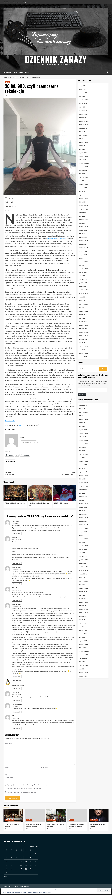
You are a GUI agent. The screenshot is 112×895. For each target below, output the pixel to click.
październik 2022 (84, 247)
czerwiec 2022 (83, 262)
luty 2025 (82, 149)
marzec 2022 (83, 272)
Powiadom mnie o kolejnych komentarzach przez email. (24, 788)
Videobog (29, 819)
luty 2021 (82, 318)
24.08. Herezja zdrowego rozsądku (12, 825)
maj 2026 (82, 96)
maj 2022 (82, 265)
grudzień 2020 (83, 325)
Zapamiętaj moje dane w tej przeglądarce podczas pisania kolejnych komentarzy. (31, 785)
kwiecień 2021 (83, 311)
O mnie (30, 2)
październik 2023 (84, 205)
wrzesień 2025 (83, 124)
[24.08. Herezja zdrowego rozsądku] (13, 815)
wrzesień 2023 (83, 209)
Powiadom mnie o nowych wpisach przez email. (21, 792)
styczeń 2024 (83, 195)
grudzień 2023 (83, 198)
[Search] (107, 72)
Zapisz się (81, 394)
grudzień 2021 (83, 283)
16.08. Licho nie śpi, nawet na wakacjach (55, 825)
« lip (5, 876)
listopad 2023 (83, 202)
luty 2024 (82, 191)
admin (22, 437)
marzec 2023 (83, 230)
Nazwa (7, 767)
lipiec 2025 (82, 131)
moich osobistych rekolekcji (56, 239)
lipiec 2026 (82, 89)
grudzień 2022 (83, 240)
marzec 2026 (83, 103)
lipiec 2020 (82, 342)
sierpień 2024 (83, 170)
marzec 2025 (83, 145)
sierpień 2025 (83, 128)
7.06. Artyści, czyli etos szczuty (15, 503)
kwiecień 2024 (83, 184)
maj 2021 (82, 307)
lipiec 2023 (82, 216)
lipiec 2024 (82, 174)
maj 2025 (82, 138)
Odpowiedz (16, 533)
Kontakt (36, 2)
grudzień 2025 (83, 114)
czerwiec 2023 (83, 219)
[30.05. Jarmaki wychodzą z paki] (40, 493)
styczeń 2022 (83, 279)
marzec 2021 (83, 314)
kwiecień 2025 (83, 142)
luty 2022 (82, 276)
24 (6, 869)
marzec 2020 (83, 357)
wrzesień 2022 (83, 251)
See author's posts (28, 442)
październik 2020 (84, 332)
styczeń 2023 (83, 237)
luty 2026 (82, 107)
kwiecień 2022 (83, 269)
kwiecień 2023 (83, 226)
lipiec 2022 (82, 258)
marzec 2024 (83, 188)
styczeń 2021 (83, 321)
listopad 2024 (83, 160)
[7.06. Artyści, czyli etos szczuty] (15, 493)
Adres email (45, 767)
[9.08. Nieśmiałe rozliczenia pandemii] (98, 815)
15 (30, 861)
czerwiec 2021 (83, 304)
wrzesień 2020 (83, 335)
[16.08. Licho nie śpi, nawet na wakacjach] (56, 815)
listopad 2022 (83, 244)
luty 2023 (82, 233)
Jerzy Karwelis (10, 421)
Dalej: (66, 473)
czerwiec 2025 (83, 135)
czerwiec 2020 (83, 346)
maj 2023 (82, 223)
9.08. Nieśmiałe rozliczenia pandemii (97, 825)
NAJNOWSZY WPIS (10, 819)
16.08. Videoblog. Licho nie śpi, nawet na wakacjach (76, 825)
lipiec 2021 (82, 300)
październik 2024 (84, 163)
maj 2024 (82, 181)
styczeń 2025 (83, 152)
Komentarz (9, 743)
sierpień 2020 (83, 339)
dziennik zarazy (56, 59)
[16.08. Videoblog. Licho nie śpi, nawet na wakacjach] (77, 815)
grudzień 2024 (83, 156)
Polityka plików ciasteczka (44, 892)
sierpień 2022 (83, 255)
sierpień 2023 (83, 212)
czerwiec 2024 (83, 177)
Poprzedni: (9, 473)
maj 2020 (82, 350)
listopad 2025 (83, 117)
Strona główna (17, 2)
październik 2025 (84, 121)
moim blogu (22, 425)
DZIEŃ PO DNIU (51, 819)
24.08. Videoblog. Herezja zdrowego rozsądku (33, 825)
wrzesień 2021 (83, 293)
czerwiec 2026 (83, 93)
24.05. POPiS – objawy (61, 503)
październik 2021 (84, 290)
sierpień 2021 (83, 297)
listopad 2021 (83, 286)
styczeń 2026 (83, 110)
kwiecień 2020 (83, 353)
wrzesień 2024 (83, 167)
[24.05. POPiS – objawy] (64, 493)
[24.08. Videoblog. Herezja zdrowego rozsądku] (35, 815)
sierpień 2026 (83, 86)
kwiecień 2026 (83, 100)
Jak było (7, 82)
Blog (24, 2)
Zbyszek (14, 680)
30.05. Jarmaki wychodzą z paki (39, 503)
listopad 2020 (83, 328)
